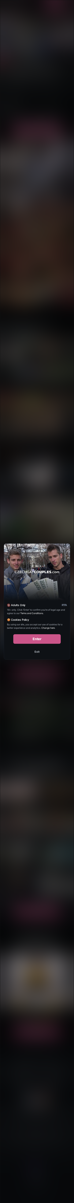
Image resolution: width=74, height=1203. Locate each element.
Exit (37, 651)
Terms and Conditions (31, 613)
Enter (37, 639)
